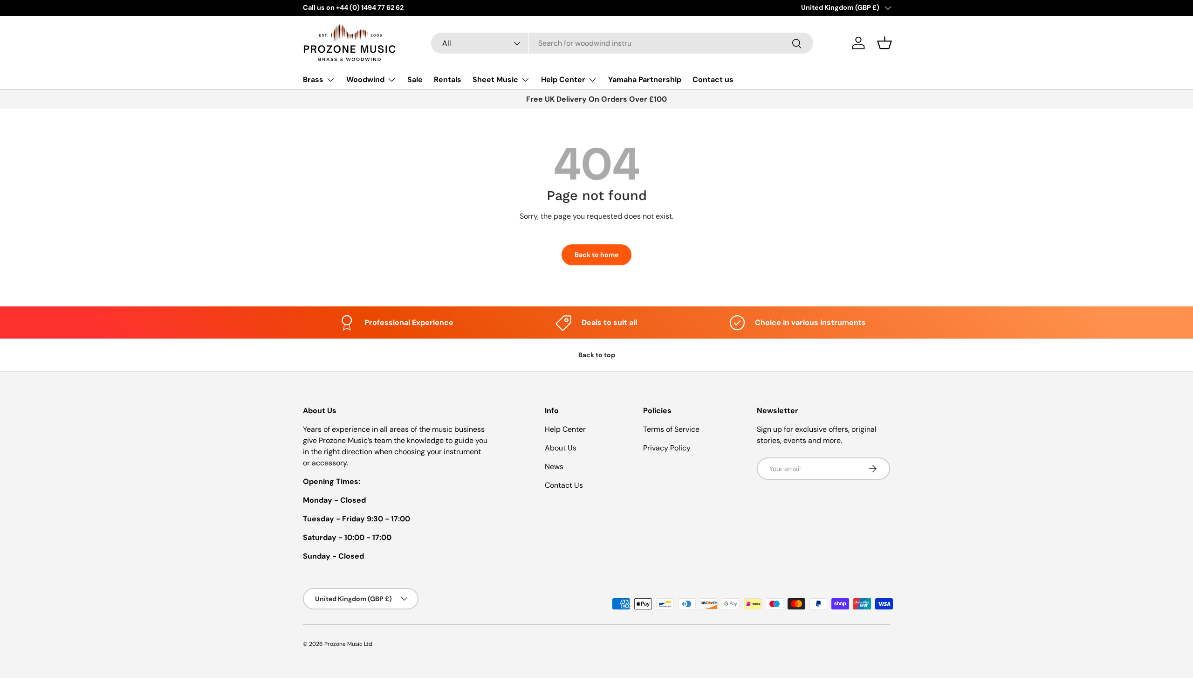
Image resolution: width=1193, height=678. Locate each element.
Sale (415, 79)
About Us (560, 448)
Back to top (596, 355)
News (554, 466)
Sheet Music (495, 79)
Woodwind (365, 79)
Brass (313, 79)
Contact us (713, 79)
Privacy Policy (667, 448)
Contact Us (564, 485)
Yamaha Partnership (644, 79)
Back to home (596, 254)
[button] (884, 43)
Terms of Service (671, 429)
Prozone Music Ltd (348, 644)
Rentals (447, 79)
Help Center (563, 79)
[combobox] (622, 43)
